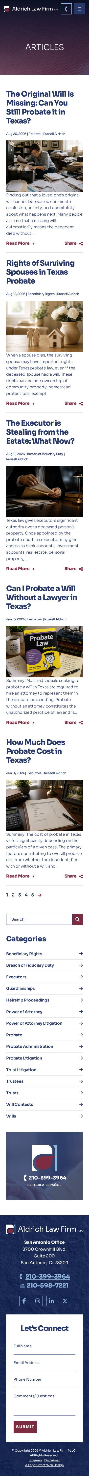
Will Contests (19, 1104)
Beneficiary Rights (41, 294)
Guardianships (20, 988)
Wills (11, 1116)
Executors (34, 619)
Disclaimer (52, 1460)
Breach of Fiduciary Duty (45, 454)
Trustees (14, 1081)
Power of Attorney (24, 1011)
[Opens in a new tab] (24, 1301)
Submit (25, 1426)
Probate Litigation (24, 1058)
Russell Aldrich (54, 134)
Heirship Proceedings (27, 1000)
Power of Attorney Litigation (34, 1023)
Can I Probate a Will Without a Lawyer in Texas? (41, 597)
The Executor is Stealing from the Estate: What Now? (40, 432)
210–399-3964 (47, 1178)
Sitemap (35, 1460)
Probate (34, 134)
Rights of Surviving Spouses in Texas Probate (40, 272)
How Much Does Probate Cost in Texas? (35, 751)
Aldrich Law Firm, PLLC (58, 1450)
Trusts (12, 1093)
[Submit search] (77, 919)
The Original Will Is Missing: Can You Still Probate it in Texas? (40, 107)
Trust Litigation (21, 1069)
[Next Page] (40, 895)
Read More (18, 243)
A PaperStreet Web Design (44, 1465)
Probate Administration (29, 1046)
